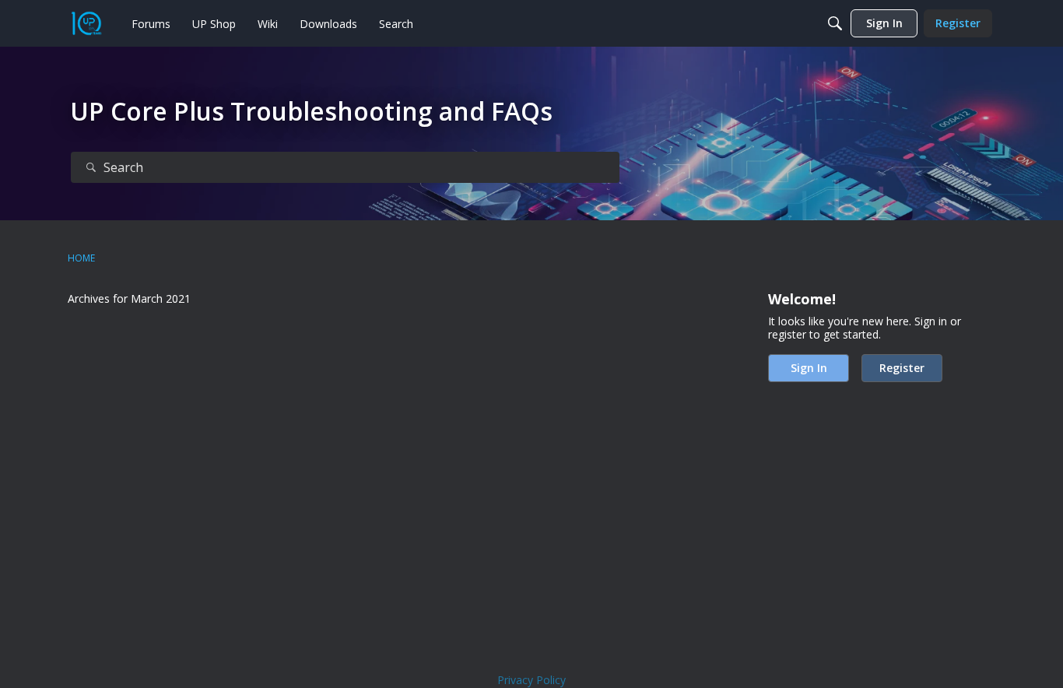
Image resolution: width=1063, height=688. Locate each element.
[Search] (835, 23)
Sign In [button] (809, 367)
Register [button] (901, 367)
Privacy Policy (531, 679)
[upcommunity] (86, 23)
